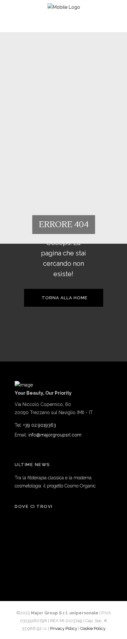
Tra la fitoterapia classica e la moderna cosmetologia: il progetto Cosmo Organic (55, 481)
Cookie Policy (93, 628)
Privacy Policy (63, 628)
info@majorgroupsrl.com (54, 434)
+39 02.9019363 (39, 425)
